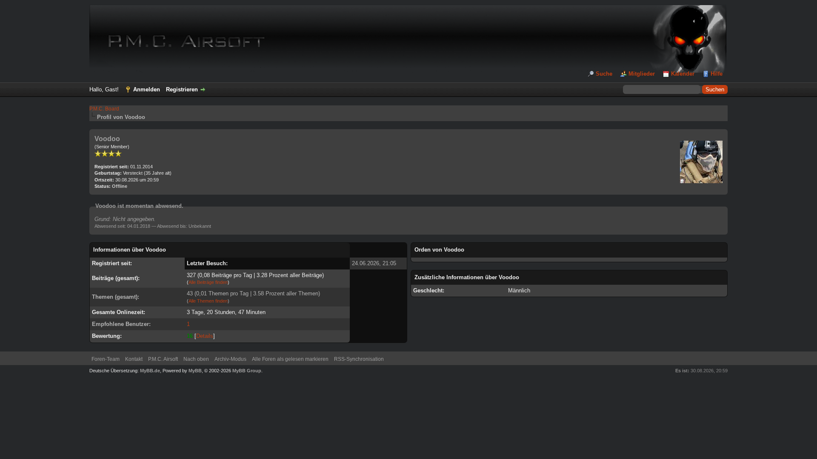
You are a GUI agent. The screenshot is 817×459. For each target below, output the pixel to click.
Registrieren (182, 89)
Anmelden (146, 89)
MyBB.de (150, 370)
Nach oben (196, 359)
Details (204, 336)
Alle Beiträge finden (208, 282)
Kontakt (134, 359)
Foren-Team (105, 359)
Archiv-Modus (230, 359)
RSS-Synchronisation (359, 359)
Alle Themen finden (208, 300)
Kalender (682, 74)
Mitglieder (641, 74)
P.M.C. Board (104, 109)
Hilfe (717, 74)
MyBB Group (246, 370)
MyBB (195, 370)
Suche (604, 74)
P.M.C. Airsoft (163, 359)
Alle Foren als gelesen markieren (290, 359)
